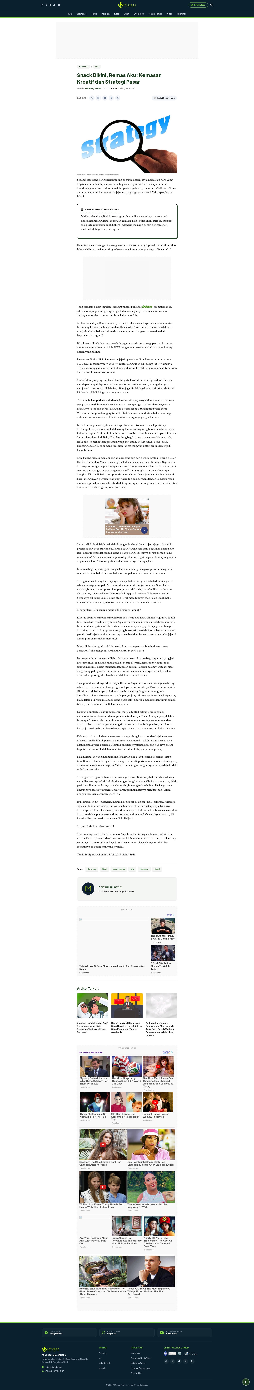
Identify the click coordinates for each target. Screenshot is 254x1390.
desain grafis (119, 869)
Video (169, 13)
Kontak (102, 1368)
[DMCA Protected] (172, 1353)
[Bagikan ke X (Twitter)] (117, 98)
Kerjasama (135, 1353)
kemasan (144, 869)
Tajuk (94, 13)
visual (157, 869)
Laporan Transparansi (140, 1368)
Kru (100, 1358)
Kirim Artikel (104, 1363)
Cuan (126, 13)
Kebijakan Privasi (138, 1363)
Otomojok (139, 13)
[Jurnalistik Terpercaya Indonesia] (190, 1354)
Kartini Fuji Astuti (110, 887)
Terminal (181, 13)
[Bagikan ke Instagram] (98, 98)
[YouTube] (59, 5)
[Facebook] (50, 5)
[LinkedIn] (192, 1361)
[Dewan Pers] (179, 1354)
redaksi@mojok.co (53, 1367)
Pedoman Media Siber (141, 1358)
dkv (132, 869)
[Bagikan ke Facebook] (111, 98)
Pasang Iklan (136, 1373)
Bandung (91, 869)
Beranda (83, 66)
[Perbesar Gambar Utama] (127, 172)
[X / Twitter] (46, 5)
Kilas (116, 13)
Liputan (81, 13)
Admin (131, 854)
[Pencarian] (211, 5)
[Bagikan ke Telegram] (104, 98)
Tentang (102, 1353)
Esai (70, 13)
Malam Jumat (155, 13)
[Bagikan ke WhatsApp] (92, 98)
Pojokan (105, 13)
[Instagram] (42, 5)
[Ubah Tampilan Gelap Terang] (246, 1382)
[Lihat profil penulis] (88, 894)
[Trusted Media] (165, 1353)
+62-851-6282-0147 (54, 1371)
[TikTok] (54, 5)
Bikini (104, 869)
